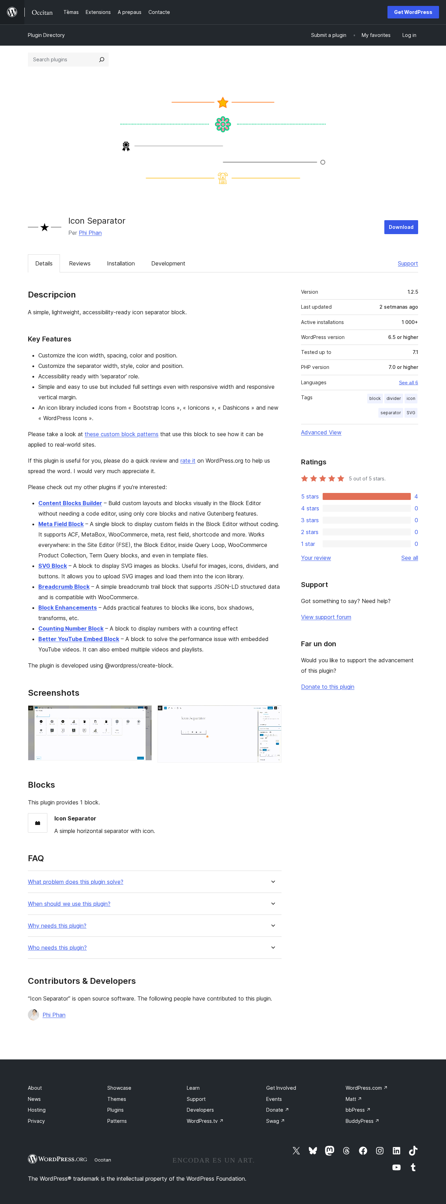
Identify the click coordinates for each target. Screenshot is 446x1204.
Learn (193, 1088)
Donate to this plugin (327, 686)
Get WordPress (413, 12)
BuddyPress (362, 1121)
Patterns (117, 1121)
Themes (116, 1099)
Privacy (36, 1121)
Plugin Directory (46, 35)
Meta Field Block (61, 523)
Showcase (119, 1088)
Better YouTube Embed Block (78, 638)
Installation (121, 263)
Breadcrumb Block (64, 586)
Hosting (37, 1110)
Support (408, 263)
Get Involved (281, 1088)
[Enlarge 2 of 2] (272, 714)
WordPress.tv (205, 1121)
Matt (354, 1099)
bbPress (358, 1110)
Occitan (102, 1160)
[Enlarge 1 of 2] (142, 714)
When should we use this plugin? (69, 904)
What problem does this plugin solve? (75, 882)
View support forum (326, 616)
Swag (275, 1121)
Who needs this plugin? (57, 947)
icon (411, 398)
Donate (277, 1110)
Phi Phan (90, 232)
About (35, 1088)
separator (390, 412)
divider (393, 398)
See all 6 (408, 382)
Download (401, 227)
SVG (411, 412)
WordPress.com (367, 1088)
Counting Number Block (70, 628)
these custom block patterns (122, 434)
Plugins (115, 1110)
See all (409, 557)
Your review (316, 557)
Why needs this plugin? (57, 926)
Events (274, 1099)
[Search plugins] (102, 60)
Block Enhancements (67, 607)
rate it (187, 460)
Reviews (80, 263)
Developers (200, 1110)
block (375, 398)
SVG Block (52, 565)
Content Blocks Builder (70, 503)
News (34, 1099)
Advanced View (321, 432)
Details (44, 263)
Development (168, 263)
